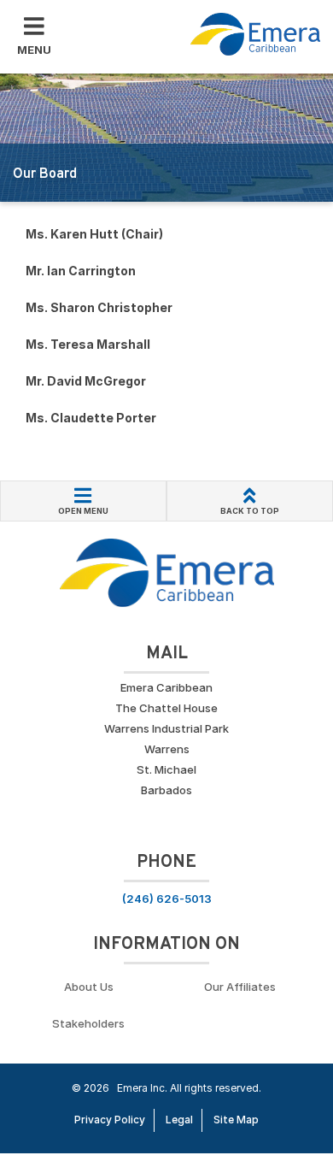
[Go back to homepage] (255, 34)
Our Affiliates (240, 986)
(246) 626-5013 (167, 898)
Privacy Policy (109, 1119)
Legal (179, 1119)
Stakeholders (88, 1023)
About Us (89, 986)
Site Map (236, 1119)
